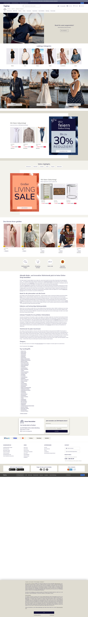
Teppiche (52, 166)
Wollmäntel (23, 366)
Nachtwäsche (23, 403)
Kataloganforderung (7, 454)
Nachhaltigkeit (26, 454)
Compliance (46, 451)
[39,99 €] (48, 235)
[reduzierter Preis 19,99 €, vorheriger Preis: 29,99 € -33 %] (29, 135)
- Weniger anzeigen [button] (23, 413)
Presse (45, 450)
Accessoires (29, 10)
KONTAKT (67, 445)
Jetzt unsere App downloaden (16, 467)
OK (44, 612)
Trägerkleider (23, 392)
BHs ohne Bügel (24, 401)
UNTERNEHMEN (47, 445)
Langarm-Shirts (24, 373)
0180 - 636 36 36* (69, 458)
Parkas (22, 397)
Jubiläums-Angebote (20, 8)
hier (50, 588)
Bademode (15, 10)
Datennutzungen (57, 583)
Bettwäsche (28, 166)
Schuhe (24, 10)
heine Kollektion (41, 10)
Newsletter (26, 448)
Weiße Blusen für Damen (25, 390)
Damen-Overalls (24, 380)
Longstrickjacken (24, 377)
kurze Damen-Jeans (24, 362)
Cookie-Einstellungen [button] (52, 475)
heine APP (26, 453)
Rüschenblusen (24, 409)
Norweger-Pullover (24, 410)
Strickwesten (23, 354)
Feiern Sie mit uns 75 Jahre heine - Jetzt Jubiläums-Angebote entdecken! (44, 1)
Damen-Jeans (23, 352)
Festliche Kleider (24, 384)
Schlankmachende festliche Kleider (27, 405)
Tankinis (22, 370)
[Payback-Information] (82, 475)
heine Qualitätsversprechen (8, 455)
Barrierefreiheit (35, 475)
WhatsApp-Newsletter (28, 451)
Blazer (22, 300)
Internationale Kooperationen (49, 453)
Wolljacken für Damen (25, 388)
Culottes (22, 382)
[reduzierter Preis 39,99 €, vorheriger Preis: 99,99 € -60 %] (72, 192)
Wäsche (19, 10)
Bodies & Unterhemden (25, 358)
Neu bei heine (26, 450)
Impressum (41, 475)
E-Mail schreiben (69, 448)
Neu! (5, 10)
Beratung (47, 10)
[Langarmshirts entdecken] (23, 28)
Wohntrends (27, 285)
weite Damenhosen (24, 365)
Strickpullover (23, 395)
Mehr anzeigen (59, 428)
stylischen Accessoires (48, 281)
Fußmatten (35, 166)
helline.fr (31, 346)
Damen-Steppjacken (25, 364)
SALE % (13, 8)
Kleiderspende (26, 455)
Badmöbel (56, 319)
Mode (5, 8)
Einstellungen (52, 615)
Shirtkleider (23, 374)
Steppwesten (23, 357)
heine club (26, 447)
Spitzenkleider (23, 400)
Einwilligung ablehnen (37, 615)
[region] (44, 598)
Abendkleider (32, 282)
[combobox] (33, 6)
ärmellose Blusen (24, 367)
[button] (46, 135)
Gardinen (42, 166)
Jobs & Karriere (47, 448)
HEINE (25, 445)
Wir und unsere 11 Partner (29, 583)
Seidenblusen (23, 399)
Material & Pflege (6, 451)
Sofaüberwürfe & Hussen (25, 360)
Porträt (45, 447)
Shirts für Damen (24, 394)
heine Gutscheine (39, 343)
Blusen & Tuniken (24, 361)
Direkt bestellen (6, 453)
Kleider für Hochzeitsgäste (26, 387)
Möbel (47, 166)
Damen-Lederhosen (25, 379)
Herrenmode (52, 10)
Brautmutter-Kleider (25, 408)
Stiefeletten (23, 378)
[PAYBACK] (82, 3)
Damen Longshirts (24, 396)
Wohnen (8, 8)
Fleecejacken (23, 386)
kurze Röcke (23, 375)
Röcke (21, 296)
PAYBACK (26, 457)
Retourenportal (6, 448)
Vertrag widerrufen (20, 475)
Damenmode (9, 10)
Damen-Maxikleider (25, 371)
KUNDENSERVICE (7, 445)
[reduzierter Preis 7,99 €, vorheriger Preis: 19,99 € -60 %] (59, 192)
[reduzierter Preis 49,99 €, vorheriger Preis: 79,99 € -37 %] (41, 135)
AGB (26, 475)
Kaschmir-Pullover (24, 407)
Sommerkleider (24, 383)
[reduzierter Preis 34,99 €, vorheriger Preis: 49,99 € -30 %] (16, 135)
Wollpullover (23, 404)
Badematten (59, 166)
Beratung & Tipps (6, 450)
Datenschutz (30, 475)
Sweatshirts (23, 391)
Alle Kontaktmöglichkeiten (72, 451)
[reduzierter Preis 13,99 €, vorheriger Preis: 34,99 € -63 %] (47, 192)
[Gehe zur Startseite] (6, 6)
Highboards (23, 356)
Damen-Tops (23, 351)
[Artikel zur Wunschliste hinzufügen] (20, 129)
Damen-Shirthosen (24, 369)
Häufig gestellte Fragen (7, 447)
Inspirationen (34, 10)
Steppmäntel (23, 353)
